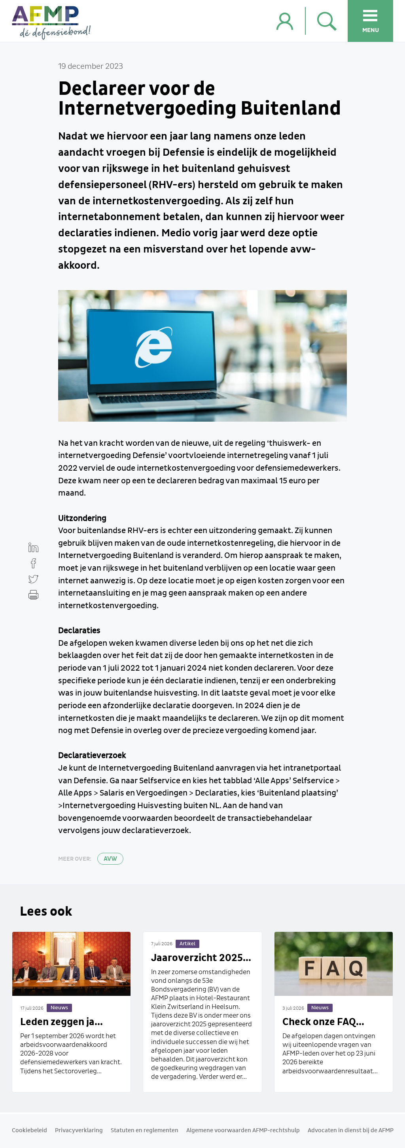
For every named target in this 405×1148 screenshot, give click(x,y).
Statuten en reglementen (144, 1130)
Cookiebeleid (29, 1130)
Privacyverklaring (79, 1130)
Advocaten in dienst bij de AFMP (351, 1130)
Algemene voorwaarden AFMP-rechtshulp (243, 1130)
